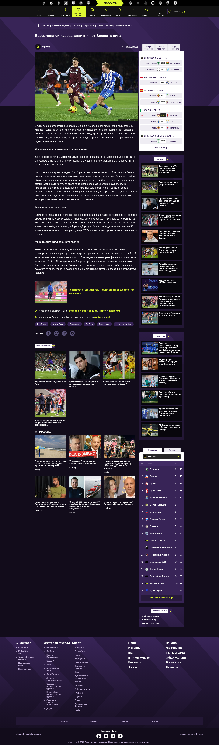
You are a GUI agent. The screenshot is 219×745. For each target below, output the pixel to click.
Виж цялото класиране (160, 598)
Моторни (79, 685)
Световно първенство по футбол (53, 686)
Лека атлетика (81, 662)
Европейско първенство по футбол (53, 694)
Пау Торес (41, 324)
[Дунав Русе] (145, 3)
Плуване (79, 693)
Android (99, 317)
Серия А (153, 110)
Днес (161, 48)
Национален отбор (24, 664)
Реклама (172, 667)
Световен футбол (78, 14)
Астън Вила (58, 324)
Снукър (78, 696)
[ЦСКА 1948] (58, 3)
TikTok (102, 311)
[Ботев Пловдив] (81, 3)
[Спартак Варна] (88, 3)
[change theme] (183, 11)
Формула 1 (80, 659)
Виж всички (160, 148)
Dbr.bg (155, 721)
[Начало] (38, 26)
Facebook (73, 311)
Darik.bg (64, 721)
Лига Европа (52, 674)
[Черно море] (168, 3)
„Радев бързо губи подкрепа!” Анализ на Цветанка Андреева (118, 503)
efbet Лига (155, 58)
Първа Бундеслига (52, 656)
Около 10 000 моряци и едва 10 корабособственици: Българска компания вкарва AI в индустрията (84, 505)
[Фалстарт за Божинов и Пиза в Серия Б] (161, 318)
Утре (174, 48)
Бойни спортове (82, 689)
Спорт (92, 15)
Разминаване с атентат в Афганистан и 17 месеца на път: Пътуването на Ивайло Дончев (50, 504)
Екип (131, 652)
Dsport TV (146, 15)
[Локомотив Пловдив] (153, 3)
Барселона (89, 26)
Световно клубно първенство (52, 702)
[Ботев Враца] (175, 3)
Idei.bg (125, 721)
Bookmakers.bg (149, 620)
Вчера (148, 48)
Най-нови (160, 159)
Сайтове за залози (150, 616)
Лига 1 (49, 664)
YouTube (92, 311)
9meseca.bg (95, 721)
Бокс (77, 672)
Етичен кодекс (139, 657)
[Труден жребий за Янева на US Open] (161, 285)
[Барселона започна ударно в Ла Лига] (161, 187)
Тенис (77, 655)
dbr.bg (37, 470)
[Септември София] (138, 3)
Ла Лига (76, 26)
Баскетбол (80, 651)
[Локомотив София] (160, 3)
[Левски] (66, 3)
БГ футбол (65, 15)
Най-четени (160, 336)
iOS (108, 317)
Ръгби (77, 710)
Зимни (78, 682)
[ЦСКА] (51, 3)
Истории (119, 15)
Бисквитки (173, 662)
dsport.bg (46, 47)
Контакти (135, 662)
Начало (38, 15)
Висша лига (104, 324)
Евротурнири (24, 669)
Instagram (114, 311)
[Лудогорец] (44, 3)
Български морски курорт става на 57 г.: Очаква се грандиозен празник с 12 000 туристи (50, 463)
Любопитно (106, 15)
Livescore (132, 15)
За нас (133, 667)
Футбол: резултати (150, 623)
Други (49, 708)
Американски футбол (81, 705)
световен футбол (123, 324)
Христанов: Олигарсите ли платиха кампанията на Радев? (84, 462)
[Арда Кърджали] (73, 3)
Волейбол (79, 647)
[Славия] (130, 3)
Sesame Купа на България (26, 658)
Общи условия (177, 657)
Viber (83, 311)
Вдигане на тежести (80, 667)
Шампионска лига (52, 669)
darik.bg (72, 468)
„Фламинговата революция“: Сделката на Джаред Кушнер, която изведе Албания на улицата (118, 464)
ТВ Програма (160, 14)
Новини (51, 15)
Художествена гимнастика (81, 677)
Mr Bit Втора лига (159, 136)
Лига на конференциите (54, 679)
